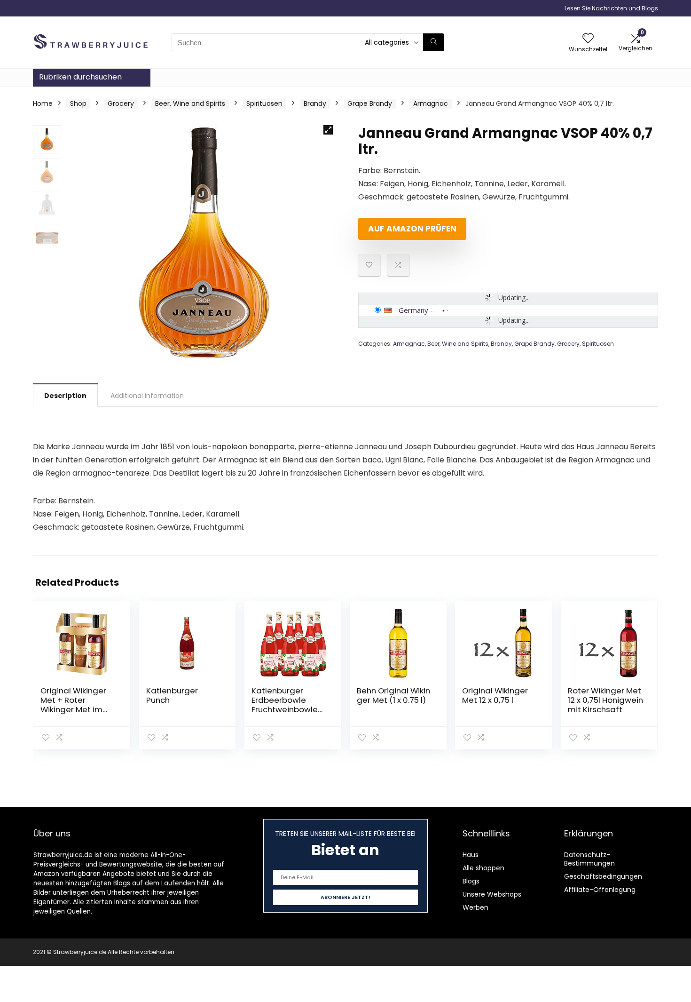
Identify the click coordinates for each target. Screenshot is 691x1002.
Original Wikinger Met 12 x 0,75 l (495, 695)
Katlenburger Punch (172, 695)
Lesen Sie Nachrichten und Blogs (611, 8)
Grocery (121, 103)
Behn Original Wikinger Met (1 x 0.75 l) (393, 695)
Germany (413, 310)
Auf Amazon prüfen (412, 228)
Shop (78, 103)
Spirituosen (264, 103)
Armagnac (430, 103)
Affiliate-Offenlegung (600, 889)
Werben (475, 907)
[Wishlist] (588, 39)
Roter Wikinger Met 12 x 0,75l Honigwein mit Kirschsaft (605, 700)
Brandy (315, 103)
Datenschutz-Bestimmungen (589, 859)
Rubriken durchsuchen (80, 77)
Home (43, 103)
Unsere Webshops (492, 894)
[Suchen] (433, 42)
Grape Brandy (369, 103)
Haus (471, 854)
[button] (328, 130)
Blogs (471, 881)
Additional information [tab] (147, 395)
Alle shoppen (483, 868)
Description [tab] (65, 395)
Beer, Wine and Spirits (190, 103)
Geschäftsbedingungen (603, 876)
